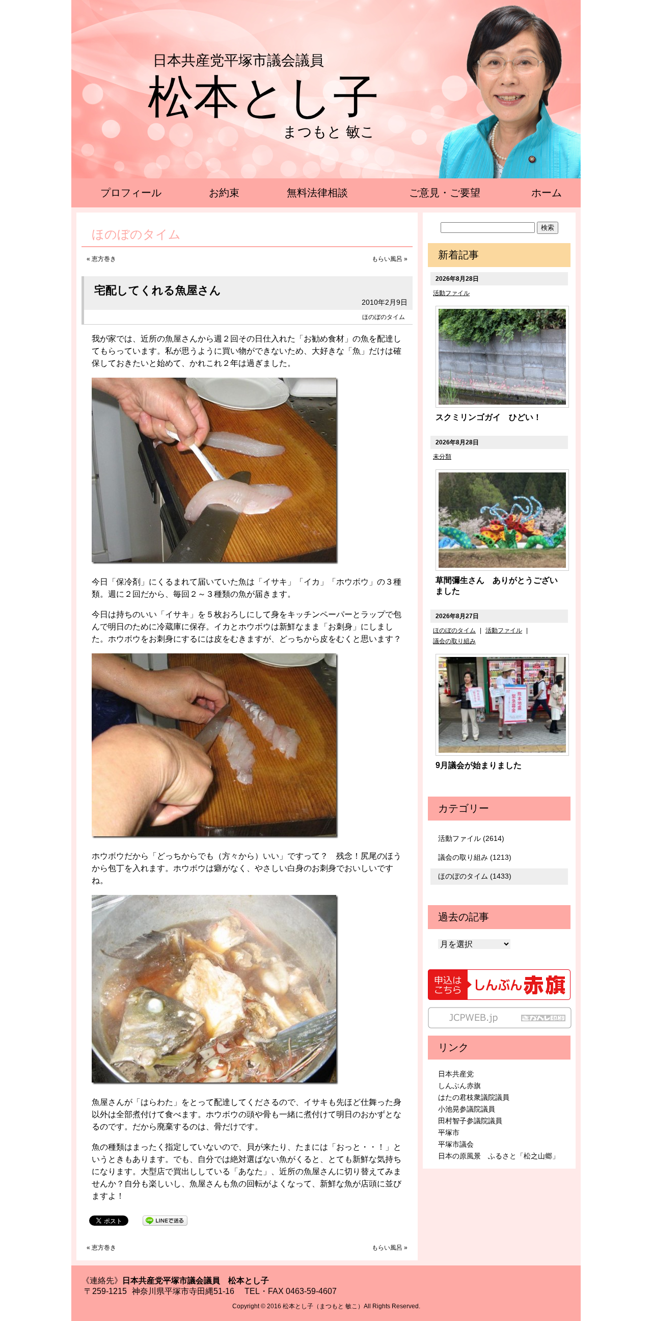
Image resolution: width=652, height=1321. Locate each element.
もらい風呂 (387, 258)
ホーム (546, 192)
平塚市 (448, 1132)
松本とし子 (263, 97)
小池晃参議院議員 (466, 1109)
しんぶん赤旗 (459, 1085)
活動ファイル (451, 293)
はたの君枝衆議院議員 (473, 1097)
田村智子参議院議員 (470, 1121)
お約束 (224, 192)
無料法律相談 (317, 192)
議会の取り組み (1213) (474, 857)
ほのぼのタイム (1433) (474, 876)
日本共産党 (456, 1074)
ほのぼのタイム (383, 317)
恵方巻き (104, 258)
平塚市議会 (456, 1144)
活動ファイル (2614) (471, 838)
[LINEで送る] (165, 1220)
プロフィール (130, 192)
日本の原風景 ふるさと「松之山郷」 (498, 1156)
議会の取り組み (454, 641)
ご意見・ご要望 (444, 192)
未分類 (442, 456)
